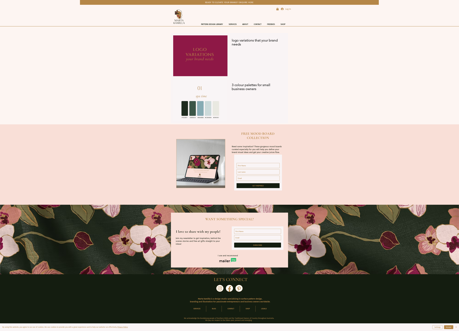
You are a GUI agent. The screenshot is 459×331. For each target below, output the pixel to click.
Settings (437, 327)
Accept (448, 327)
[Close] (456, 327)
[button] (277, 8)
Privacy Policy (122, 327)
